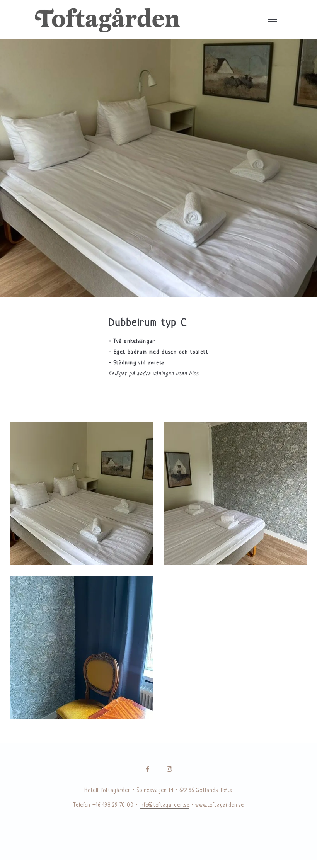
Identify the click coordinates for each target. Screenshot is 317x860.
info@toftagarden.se (165, 805)
